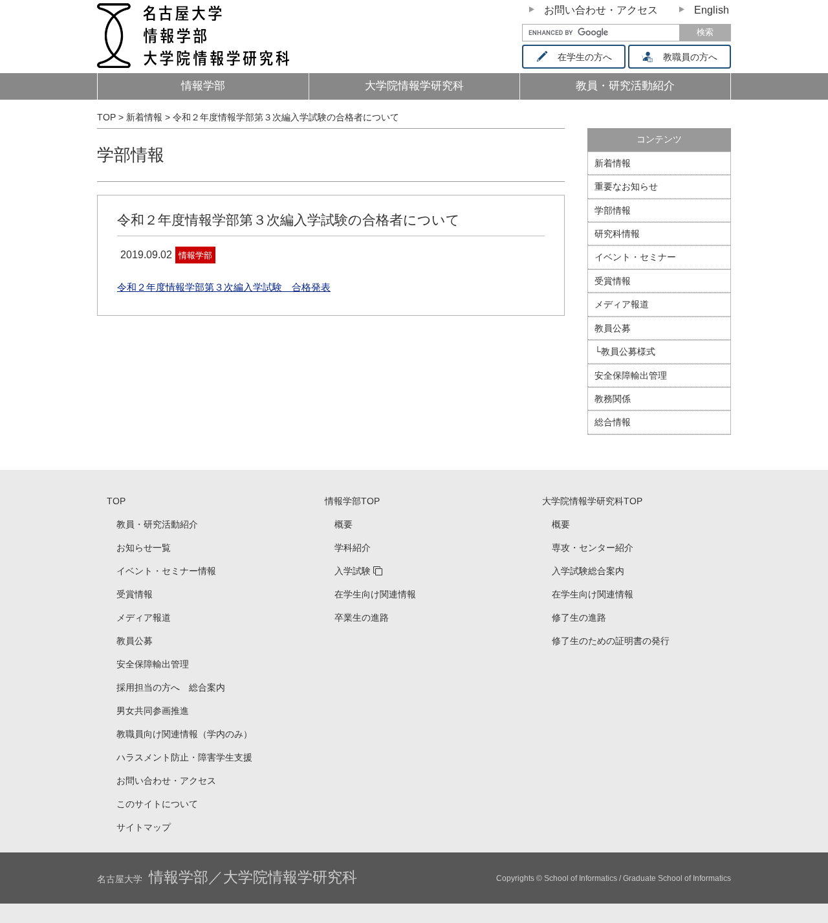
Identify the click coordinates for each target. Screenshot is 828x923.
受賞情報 (612, 281)
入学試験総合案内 (588, 571)
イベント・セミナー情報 (166, 571)
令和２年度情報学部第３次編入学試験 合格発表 (224, 287)
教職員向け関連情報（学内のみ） (184, 734)
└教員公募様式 (624, 351)
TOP (116, 501)
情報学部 (203, 86)
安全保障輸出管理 (630, 375)
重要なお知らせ (626, 186)
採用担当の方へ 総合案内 (170, 687)
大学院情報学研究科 (414, 86)
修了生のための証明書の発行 (611, 641)
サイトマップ (143, 827)
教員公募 (612, 328)
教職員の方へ (690, 57)
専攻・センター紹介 (592, 547)
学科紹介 (352, 547)
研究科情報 (617, 233)
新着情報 (612, 163)
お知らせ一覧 (143, 547)
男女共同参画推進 (152, 711)
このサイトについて (157, 804)
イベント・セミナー (635, 257)
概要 (343, 524)
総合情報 (612, 422)
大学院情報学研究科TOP (592, 501)
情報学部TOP (352, 501)
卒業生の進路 (361, 617)
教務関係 (612, 399)
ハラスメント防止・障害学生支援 (184, 757)
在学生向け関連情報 (375, 594)
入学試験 (352, 571)
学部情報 (130, 155)
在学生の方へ (585, 57)
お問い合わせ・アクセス (601, 10)
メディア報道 (621, 304)
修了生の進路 (579, 617)
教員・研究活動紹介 (157, 524)
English (711, 10)
